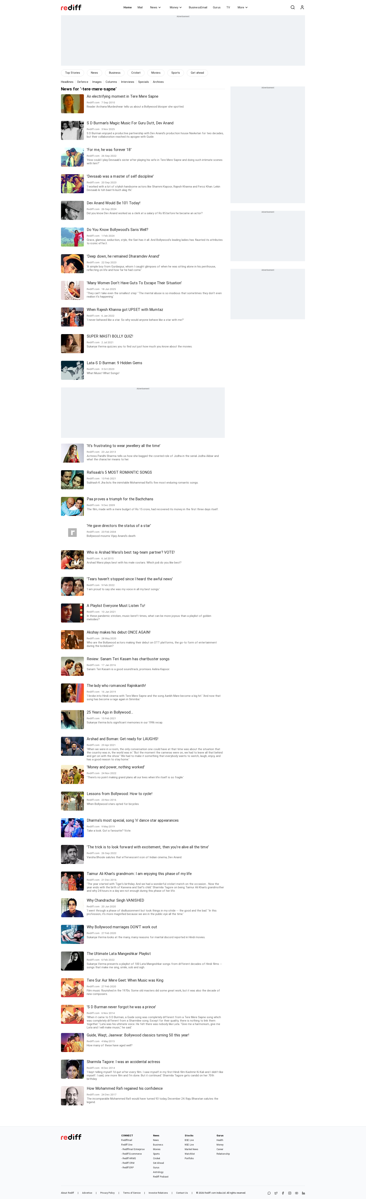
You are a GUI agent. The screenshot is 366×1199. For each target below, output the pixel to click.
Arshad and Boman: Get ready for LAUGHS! (122, 739)
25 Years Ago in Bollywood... (110, 712)
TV (228, 7)
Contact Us (182, 1193)
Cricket (135, 72)
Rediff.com (210, 1193)
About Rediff (67, 1193)
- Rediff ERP (127, 1167)
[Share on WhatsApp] (269, 1193)
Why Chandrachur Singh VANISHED (115, 900)
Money (174, 7)
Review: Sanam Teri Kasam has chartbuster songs (128, 659)
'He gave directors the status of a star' (119, 526)
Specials (143, 82)
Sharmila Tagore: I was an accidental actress (123, 1062)
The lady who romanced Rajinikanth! (116, 685)
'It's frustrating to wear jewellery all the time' (123, 446)
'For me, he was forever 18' (109, 150)
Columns (111, 82)
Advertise (87, 1193)
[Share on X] (276, 1193)
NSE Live (189, 1144)
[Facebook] (282, 1193)
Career (220, 1149)
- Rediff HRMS (128, 1158)
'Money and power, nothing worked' (116, 767)
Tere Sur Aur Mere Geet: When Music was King (125, 980)
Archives (158, 82)
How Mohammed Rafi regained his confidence (125, 1088)
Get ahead (197, 72)
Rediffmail (126, 1140)
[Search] (292, 7)
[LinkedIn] (303, 1193)
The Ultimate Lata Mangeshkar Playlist (119, 954)
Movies (156, 72)
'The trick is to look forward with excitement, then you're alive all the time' (148, 847)
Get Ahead (158, 1163)
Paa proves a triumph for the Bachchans (120, 499)
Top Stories (72, 72)
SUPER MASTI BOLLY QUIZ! (110, 336)
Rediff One (126, 1144)
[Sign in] (302, 7)
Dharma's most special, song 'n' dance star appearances (133, 820)
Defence (82, 82)
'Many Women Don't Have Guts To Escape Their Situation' (134, 283)
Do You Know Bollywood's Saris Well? (117, 230)
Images (97, 82)
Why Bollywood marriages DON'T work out (122, 927)
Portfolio (189, 1158)
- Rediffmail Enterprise (132, 1149)
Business (115, 72)
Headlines (67, 82)
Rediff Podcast (161, 1176)
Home (128, 7)
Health (220, 1140)
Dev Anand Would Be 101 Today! (113, 203)
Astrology (158, 1172)
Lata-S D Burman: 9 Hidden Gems (114, 363)
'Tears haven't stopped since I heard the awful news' (130, 579)
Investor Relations (158, 1193)
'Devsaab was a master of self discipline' (120, 176)
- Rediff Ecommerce (131, 1154)
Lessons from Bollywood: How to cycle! (119, 794)
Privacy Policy (107, 1193)
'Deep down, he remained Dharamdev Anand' (123, 256)
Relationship (223, 1154)
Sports (175, 72)
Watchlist (190, 1154)
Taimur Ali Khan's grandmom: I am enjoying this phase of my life (139, 874)
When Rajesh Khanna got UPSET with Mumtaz (125, 309)
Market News (191, 1149)
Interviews (127, 82)
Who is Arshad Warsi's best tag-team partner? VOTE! (131, 552)
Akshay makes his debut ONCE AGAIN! (118, 632)
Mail (140, 7)
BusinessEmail (198, 7)
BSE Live (189, 1140)
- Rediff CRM (127, 1163)
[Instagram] (289, 1193)
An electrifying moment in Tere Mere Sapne (122, 96)
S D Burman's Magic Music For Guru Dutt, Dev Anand (130, 123)
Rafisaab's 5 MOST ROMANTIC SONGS (119, 472)
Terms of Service (132, 1193)
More (241, 7)
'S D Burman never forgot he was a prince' (121, 1007)
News (153, 7)
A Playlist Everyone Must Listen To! (116, 605)
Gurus (217, 7)
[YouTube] (296, 1193)
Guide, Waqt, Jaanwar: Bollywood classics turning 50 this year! (138, 1035)
